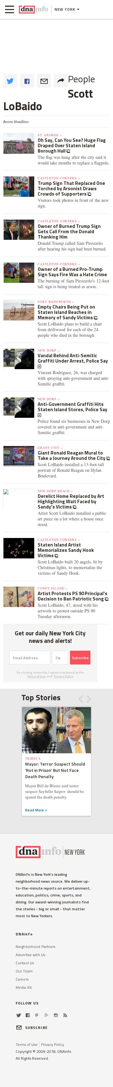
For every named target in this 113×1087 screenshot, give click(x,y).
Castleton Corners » (59, 178)
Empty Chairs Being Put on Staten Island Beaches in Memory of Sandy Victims (66, 312)
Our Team (24, 971)
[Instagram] (56, 1015)
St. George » (50, 135)
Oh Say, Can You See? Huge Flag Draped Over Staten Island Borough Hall (72, 145)
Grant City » (50, 447)
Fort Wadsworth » (56, 301)
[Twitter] (18, 1015)
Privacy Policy (63, 676)
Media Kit (24, 987)
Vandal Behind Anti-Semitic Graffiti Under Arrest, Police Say (73, 358)
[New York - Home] (33, 9)
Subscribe (80, 658)
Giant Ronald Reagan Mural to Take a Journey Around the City (72, 455)
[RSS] (65, 1015)
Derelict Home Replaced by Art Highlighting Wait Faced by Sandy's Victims (71, 501)
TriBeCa (33, 758)
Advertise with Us (30, 955)
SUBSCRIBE (36, 1027)
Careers (22, 979)
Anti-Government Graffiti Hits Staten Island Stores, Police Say (72, 407)
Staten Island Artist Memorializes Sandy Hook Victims (66, 550)
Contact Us (25, 963)
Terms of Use (36, 676)
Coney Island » (52, 588)
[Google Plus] (46, 1015)
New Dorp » (49, 350)
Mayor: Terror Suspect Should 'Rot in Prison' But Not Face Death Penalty (55, 770)
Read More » (36, 810)
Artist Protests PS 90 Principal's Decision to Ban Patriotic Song (72, 596)
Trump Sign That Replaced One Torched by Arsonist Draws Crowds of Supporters (71, 188)
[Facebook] (28, 1015)
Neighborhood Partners (36, 947)
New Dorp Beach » (55, 491)
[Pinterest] (36, 1015)
